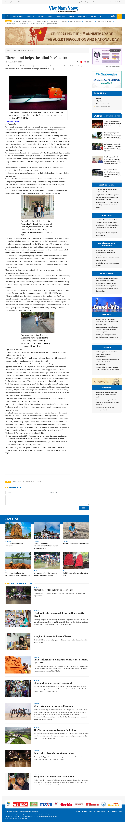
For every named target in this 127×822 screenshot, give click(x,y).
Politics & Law (18, 16)
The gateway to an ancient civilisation (15, 544)
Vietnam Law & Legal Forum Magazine (79, 2)
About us (92, 811)
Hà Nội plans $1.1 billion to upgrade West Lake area (106, 234)
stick (19, 481)
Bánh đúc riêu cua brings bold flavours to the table (105, 409)
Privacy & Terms (112, 811)
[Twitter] (78, 62)
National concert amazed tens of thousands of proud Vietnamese (112, 123)
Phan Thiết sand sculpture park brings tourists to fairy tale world (61, 661)
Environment (82, 16)
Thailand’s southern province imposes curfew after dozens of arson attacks (112, 173)
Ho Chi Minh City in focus (104, 21)
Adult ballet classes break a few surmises (54, 753)
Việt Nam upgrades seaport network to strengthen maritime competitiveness (107, 354)
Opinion (93, 16)
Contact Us (118, 2)
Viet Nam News (12, 121)
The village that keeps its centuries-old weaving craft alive (17, 574)
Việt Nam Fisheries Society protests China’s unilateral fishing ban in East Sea (107, 369)
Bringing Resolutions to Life (24, 21)
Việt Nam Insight (10, 24)
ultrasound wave (28, 481)
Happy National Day (52, 24)
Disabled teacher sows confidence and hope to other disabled (59, 614)
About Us (110, 2)
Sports (71, 16)
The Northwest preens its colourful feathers (55, 729)
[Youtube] (81, 62)
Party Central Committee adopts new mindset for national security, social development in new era (107, 197)
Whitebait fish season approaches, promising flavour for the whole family (106, 394)
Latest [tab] (98, 115)
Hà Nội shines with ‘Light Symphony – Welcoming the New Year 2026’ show (107, 227)
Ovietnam (102, 2)
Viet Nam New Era (41, 21)
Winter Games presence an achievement (54, 706)
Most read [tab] (113, 115)
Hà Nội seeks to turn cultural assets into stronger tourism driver (106, 279)
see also (12, 519)
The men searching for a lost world (76, 543)
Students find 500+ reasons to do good (53, 682)
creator (38, 481)
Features (30, 51)
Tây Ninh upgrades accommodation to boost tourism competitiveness (46, 545)
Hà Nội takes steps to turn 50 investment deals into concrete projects (105, 252)
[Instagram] (85, 62)
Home (9, 51)
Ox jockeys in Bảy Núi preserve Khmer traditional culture (45, 574)
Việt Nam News (63, 9)
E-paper (99, 93)
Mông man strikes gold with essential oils (54, 776)
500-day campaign (36, 24)
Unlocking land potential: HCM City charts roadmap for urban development (112, 135)
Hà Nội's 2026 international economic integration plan (107, 259)
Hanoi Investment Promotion (58, 21)
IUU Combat (22, 24)
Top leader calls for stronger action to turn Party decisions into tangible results (107, 204)
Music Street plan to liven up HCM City (53, 589)
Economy (30, 16)
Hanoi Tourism (89, 21)
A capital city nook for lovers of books (52, 636)
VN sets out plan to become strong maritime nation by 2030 (106, 190)
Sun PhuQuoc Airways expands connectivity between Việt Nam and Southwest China (107, 321)
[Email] (88, 62)
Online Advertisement (103, 107)
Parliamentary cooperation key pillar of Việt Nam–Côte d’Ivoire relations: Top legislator (112, 147)
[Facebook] (74, 62)
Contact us (101, 811)
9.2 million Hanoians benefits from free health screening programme (107, 221)
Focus (8, 21)
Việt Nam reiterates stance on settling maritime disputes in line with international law (107, 361)
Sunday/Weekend (19, 51)
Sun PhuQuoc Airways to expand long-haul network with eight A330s (107, 336)
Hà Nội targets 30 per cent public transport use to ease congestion (106, 284)
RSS (120, 811)
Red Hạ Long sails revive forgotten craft (75, 574)
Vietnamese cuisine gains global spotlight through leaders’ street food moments (107, 402)
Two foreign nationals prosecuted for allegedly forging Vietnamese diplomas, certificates (111, 160)
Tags (8, 481)
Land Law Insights (75, 21)
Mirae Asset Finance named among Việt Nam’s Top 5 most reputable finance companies (107, 329)
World (102, 16)
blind (14, 481)
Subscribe (99, 101)
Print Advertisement (102, 104)
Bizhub (95, 2)
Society (50, 16)
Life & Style (61, 16)
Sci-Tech (41, 16)
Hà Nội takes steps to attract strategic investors (107, 264)
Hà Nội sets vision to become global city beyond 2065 (107, 290)
